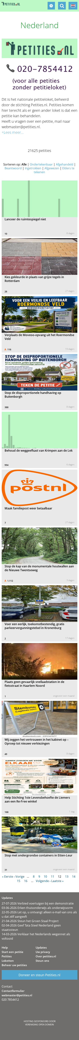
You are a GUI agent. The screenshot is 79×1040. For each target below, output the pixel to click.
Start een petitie (12, 952)
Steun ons (42, 960)
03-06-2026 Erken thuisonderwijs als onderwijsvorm (37, 908)
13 (66, 877)
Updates (41, 947)
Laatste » (57, 881)
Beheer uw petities (14, 965)
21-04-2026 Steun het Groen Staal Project (30, 921)
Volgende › (43, 881)
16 (25, 881)
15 (18, 881)
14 (73, 877)
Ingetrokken (33, 168)
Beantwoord (13, 168)
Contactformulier (13, 991)
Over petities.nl (46, 956)
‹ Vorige (19, 877)
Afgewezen (51, 168)
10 (45, 877)
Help (5, 947)
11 (52, 877)
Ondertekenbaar (41, 164)
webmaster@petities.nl (17, 995)
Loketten (8, 960)
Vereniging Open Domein (39, 1024)
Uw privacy (43, 952)
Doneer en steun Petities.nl (39, 975)
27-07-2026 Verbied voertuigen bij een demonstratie (38, 903)
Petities (7, 956)
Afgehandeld (64, 164)
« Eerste (7, 877)
